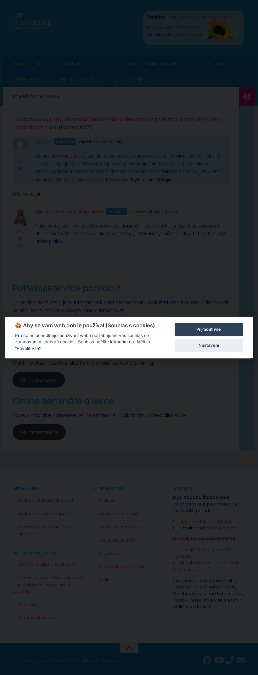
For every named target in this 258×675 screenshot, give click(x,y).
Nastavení (209, 345)
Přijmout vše (208, 329)
